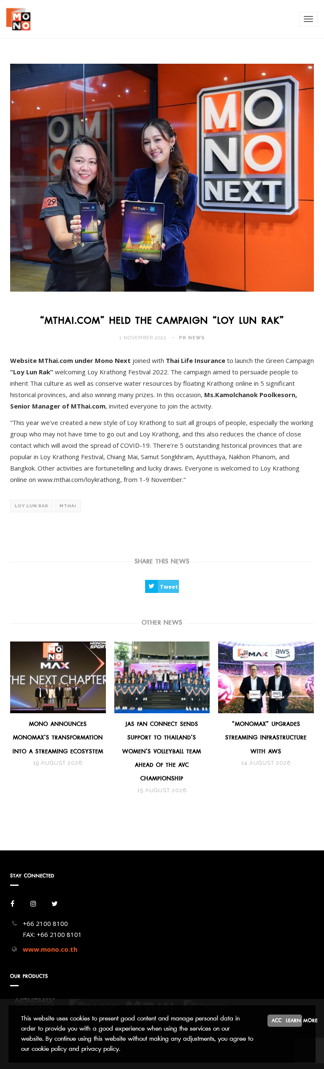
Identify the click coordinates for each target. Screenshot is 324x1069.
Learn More (294, 1020)
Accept (280, 1020)
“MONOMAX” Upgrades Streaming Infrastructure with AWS (266, 737)
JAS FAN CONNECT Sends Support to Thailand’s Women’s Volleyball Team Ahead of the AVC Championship (161, 751)
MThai (67, 505)
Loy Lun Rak (32, 505)
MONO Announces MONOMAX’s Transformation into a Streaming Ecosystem (58, 737)
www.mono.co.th (50, 949)
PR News (192, 338)
